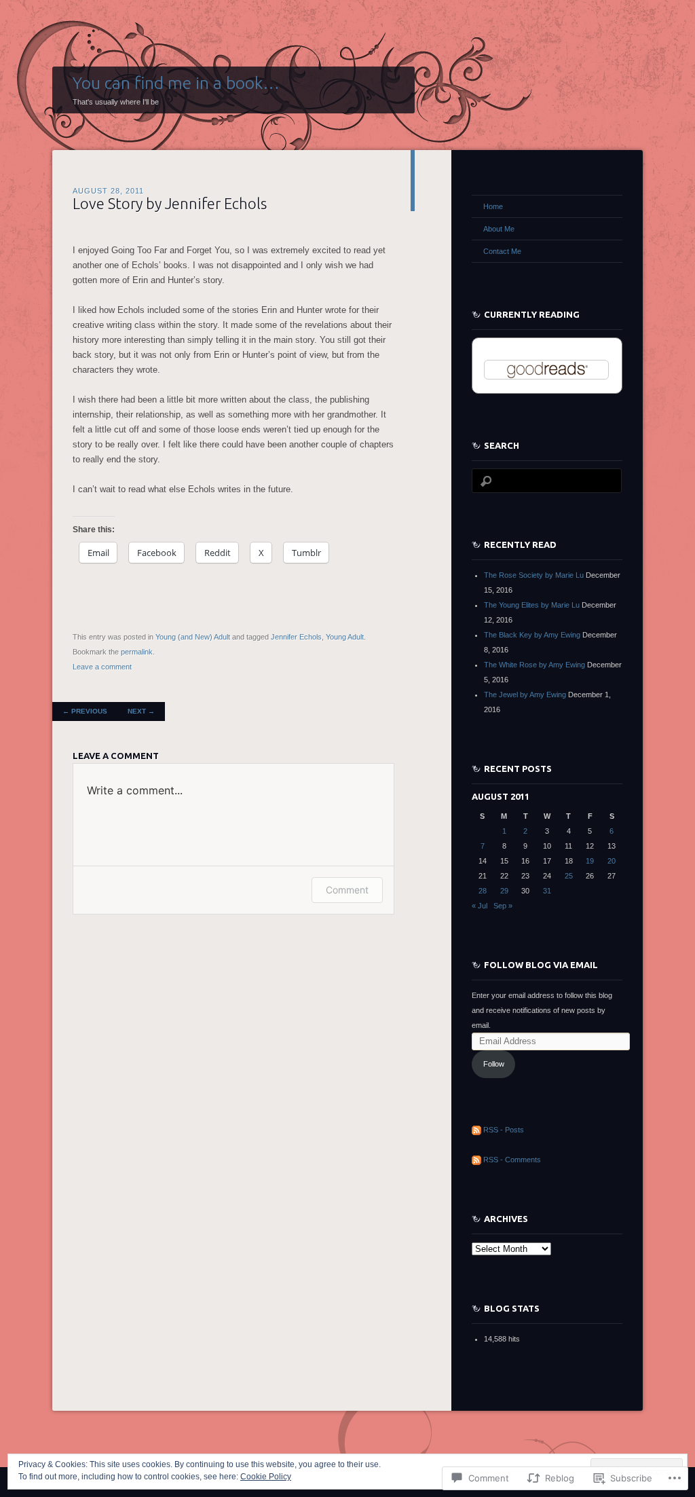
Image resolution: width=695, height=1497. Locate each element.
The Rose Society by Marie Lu (534, 575)
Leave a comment (102, 667)
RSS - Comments (512, 1160)
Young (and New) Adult (192, 637)
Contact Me (502, 251)
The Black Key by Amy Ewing (532, 635)
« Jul (479, 906)
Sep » (502, 906)
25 (569, 876)
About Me (498, 229)
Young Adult (345, 637)
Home (493, 206)
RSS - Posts (503, 1130)
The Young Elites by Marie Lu (532, 605)
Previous (84, 711)
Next (141, 711)
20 (611, 861)
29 (504, 891)
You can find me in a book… (176, 82)
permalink (137, 652)
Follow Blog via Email (541, 964)
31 (547, 891)
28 (482, 891)
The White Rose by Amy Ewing (534, 665)
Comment (347, 889)
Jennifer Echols (296, 637)
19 (590, 861)
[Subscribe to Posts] (476, 1130)
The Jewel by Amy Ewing (525, 694)
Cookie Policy (265, 1476)
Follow (493, 1064)
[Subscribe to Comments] (476, 1160)
